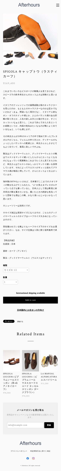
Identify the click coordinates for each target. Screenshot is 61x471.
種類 (5, 265)
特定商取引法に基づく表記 (40, 451)
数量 (5, 277)
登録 (49, 425)
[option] (30, 31)
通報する (20, 321)
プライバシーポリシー (19, 451)
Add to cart (30, 300)
